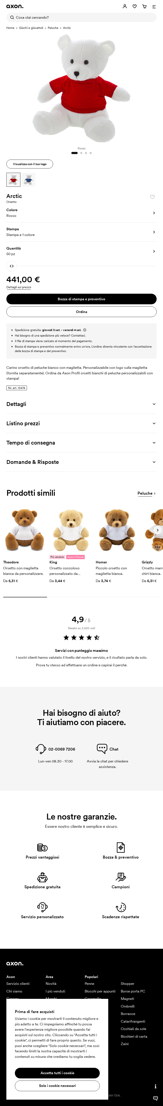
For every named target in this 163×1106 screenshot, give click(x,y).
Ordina (81, 311)
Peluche (53, 28)
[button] (13, 180)
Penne (89, 983)
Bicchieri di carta (134, 1036)
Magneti (127, 998)
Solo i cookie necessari (57, 1085)
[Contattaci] (155, 1086)
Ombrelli (128, 1006)
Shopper (127, 983)
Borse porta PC (133, 991)
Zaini (125, 1043)
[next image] (152, 88)
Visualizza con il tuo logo (29, 164)
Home (10, 28)
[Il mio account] (125, 6)
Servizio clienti (18, 983)
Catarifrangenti (133, 1021)
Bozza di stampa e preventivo (81, 299)
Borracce (128, 1013)
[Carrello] (144, 6)
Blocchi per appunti (100, 991)
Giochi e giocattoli (31, 28)
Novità (51, 983)
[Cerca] (11, 17)
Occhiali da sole (133, 1028)
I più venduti (55, 991)
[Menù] (154, 6)
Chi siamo (14, 991)
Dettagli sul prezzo (18, 287)
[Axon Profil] (14, 6)
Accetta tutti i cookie (57, 1073)
